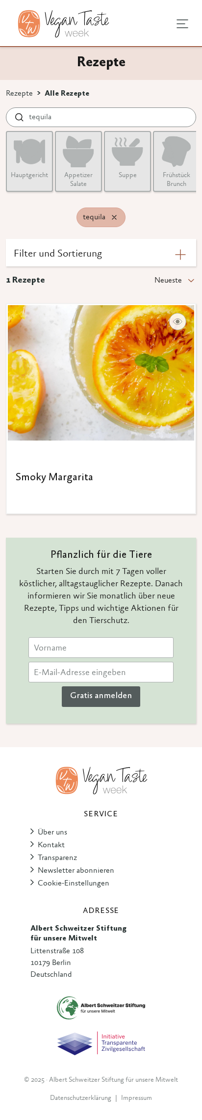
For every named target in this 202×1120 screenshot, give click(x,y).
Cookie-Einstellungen (73, 883)
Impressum (136, 1098)
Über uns (52, 832)
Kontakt (51, 845)
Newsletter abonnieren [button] (76, 871)
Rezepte (19, 94)
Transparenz (57, 858)
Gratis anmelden (101, 696)
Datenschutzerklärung (80, 1098)
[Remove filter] (114, 217)
